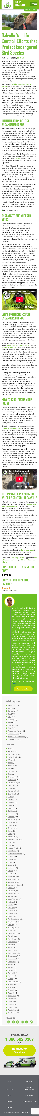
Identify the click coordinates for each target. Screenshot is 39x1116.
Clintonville (11, 788)
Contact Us (29, 1095)
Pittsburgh (11, 930)
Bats (9, 714)
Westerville (11, 993)
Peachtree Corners (14, 919)
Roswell (10, 947)
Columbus (11, 791)
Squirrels (11, 711)
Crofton (10, 797)
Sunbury (11, 970)
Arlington (11, 760)
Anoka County (12, 757)
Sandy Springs (13, 953)
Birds (12, 558)
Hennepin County (14, 839)
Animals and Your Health (16, 737)
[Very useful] (9, 588)
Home (9, 1081)
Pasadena (11, 916)
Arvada (10, 763)
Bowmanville (12, 777)
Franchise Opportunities (29, 1088)
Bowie (10, 774)
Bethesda (11, 771)
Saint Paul (11, 950)
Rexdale (10, 936)
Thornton (11, 976)
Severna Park (12, 959)
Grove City (11, 828)
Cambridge (11, 785)
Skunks (10, 719)
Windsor (10, 1007)
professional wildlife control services (19, 505)
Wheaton (11, 998)
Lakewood (11, 856)
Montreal (11, 888)
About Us (9, 1089)
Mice (9, 708)
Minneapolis (12, 879)
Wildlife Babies (13, 739)
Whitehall (11, 1004)
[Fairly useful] (8, 588)
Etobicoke (11, 817)
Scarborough (12, 956)
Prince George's (13, 933)
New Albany (12, 890)
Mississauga (12, 882)
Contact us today (27, 550)
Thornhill (11, 973)
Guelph (10, 831)
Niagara (10, 896)
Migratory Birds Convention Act (18, 345)
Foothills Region (13, 819)
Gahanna (11, 825)
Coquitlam (11, 794)
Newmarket (12, 893)
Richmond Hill (12, 942)
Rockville (11, 944)
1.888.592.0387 (20, 5)
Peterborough (12, 922)
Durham (10, 808)
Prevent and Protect (14, 731)
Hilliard (10, 842)
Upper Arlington (13, 981)
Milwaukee (11, 876)
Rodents (11, 725)
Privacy (9, 1101)
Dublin (10, 805)
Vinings (10, 987)
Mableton (11, 865)
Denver (10, 802)
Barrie (10, 768)
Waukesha (11, 990)
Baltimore (11, 765)
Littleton (10, 859)
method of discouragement (12, 428)
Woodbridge (12, 1010)
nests (17, 158)
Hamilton (11, 836)
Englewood (11, 814)
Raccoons (11, 705)
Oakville (21, 558)
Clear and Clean (13, 734)
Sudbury (11, 967)
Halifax (10, 834)
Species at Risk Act (9, 347)
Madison (11, 868)
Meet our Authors (23, 689)
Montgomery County (15, 885)
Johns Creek (12, 851)
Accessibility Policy (29, 1101)
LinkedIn (14, 683)
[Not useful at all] (2, 588)
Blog (16, 558)
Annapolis (11, 751)
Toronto (10, 979)
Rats (9, 722)
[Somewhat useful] (4, 588)
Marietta (10, 871)
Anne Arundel (12, 754)
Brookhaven (12, 780)
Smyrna (10, 964)
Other (10, 728)
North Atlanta (12, 899)
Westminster (12, 996)
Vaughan (11, 984)
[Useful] (6, 588)
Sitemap (9, 1107)
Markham (11, 873)
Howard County (13, 848)
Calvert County (13, 782)
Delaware (11, 799)
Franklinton (11, 822)
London (10, 862)
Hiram (10, 845)
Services (29, 1081)
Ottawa (10, 913)
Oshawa (10, 910)
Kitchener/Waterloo (14, 853)
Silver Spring (12, 962)
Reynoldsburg (12, 939)
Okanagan (11, 908)
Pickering (11, 925)
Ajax (9, 748)
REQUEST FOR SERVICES (30, 9)
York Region (12, 1013)
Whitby (10, 1001)
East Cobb (11, 811)
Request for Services (19, 1050)
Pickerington (12, 927)
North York (11, 902)
